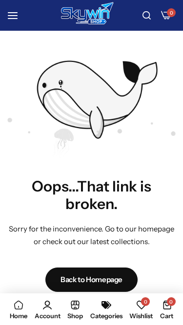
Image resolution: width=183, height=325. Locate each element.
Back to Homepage (91, 279)
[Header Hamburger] (17, 15)
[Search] (146, 15)
